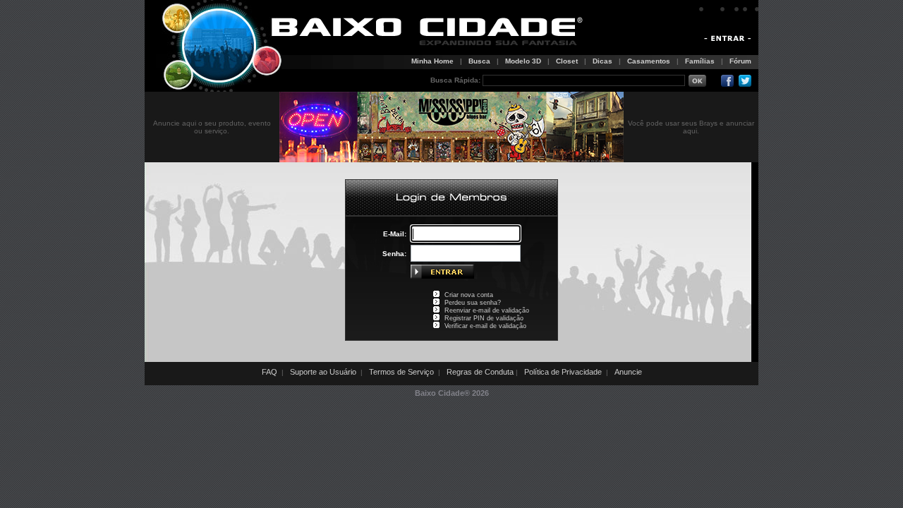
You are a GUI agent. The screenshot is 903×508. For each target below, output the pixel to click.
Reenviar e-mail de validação (486, 310)
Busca (479, 61)
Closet (567, 61)
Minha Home (432, 61)
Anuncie (628, 372)
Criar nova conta (468, 294)
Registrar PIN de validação (483, 318)
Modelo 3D (523, 61)
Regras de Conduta (480, 372)
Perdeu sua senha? (472, 302)
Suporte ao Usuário (323, 372)
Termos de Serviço (401, 372)
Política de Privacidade (563, 372)
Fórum (740, 61)
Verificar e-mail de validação (485, 325)
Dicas (602, 61)
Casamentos (648, 61)
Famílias (700, 61)
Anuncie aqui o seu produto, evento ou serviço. (212, 127)
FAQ (269, 372)
